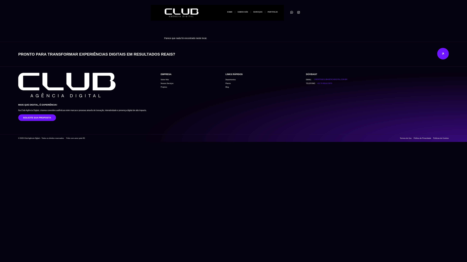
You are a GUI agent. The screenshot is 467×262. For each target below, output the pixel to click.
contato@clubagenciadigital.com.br (330, 79)
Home (230, 12)
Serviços (258, 12)
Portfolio (273, 12)
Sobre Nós (243, 12)
